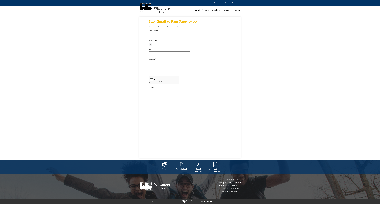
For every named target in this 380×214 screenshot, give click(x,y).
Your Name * (153, 31)
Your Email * (153, 40)
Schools (227, 3)
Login (210, 3)
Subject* (152, 49)
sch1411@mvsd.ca (230, 191)
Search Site (236, 3)
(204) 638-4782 (234, 185)
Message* (152, 59)
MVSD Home (218, 3)
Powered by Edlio (189, 201)
